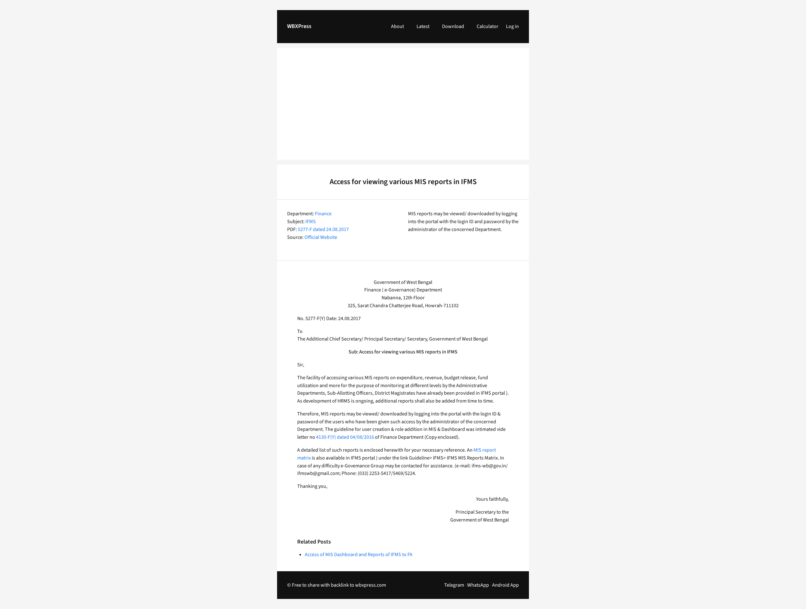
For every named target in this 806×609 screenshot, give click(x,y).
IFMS (310, 221)
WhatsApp (478, 585)
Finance (323, 213)
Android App (505, 585)
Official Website (320, 237)
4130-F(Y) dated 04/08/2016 (345, 437)
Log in (512, 26)
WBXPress (299, 26)
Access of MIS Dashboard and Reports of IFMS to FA (358, 554)
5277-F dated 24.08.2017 (323, 229)
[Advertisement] (403, 108)
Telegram (454, 585)
